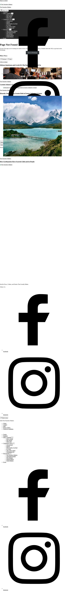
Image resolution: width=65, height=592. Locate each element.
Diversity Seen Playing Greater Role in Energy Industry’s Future (21, 93)
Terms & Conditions (8, 429)
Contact (5, 424)
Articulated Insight (11, 32)
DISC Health (9, 15)
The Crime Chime (10, 26)
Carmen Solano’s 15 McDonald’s (10, 84)
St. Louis (8, 25)
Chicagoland (9, 21)
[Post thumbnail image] (32, 79)
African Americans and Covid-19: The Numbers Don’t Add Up (20, 65)
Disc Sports (9, 16)
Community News (7, 19)
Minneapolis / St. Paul (11, 23)
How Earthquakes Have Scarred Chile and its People (17, 161)
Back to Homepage (32, 52)
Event (4, 38)
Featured (5, 12)
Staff (4, 426)
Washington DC (10, 28)
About (4, 423)
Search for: (3, 147)
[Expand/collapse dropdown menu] (12, 13)
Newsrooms (6, 29)
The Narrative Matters (11, 31)
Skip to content (4, 0)
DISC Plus (9, 17)
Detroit (8, 22)
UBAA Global (3, 62)
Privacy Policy (6, 427)
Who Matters (9, 34)
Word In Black (10, 35)
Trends (5, 10)
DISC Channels (7, 13)
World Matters (9, 36)
